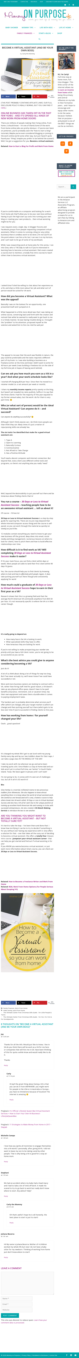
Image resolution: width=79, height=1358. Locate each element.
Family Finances (24, 33)
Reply (6, 1065)
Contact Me (24, 1)
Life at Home (65, 27)
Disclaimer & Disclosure (40, 1355)
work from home (19, 1010)
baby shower (11, 27)
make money (7, 1010)
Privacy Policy (26, 1355)
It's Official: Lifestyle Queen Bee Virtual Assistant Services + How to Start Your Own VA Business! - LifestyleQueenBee (25, 1113)
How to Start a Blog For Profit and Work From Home (31, 146)
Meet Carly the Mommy (11, 1)
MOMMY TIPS (27, 27)
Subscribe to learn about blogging (57, 1)
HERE (3, 108)
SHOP (41, 1)
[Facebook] (69, 5)
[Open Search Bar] (39, 39)
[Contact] (65, 5)
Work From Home (21, 1008)
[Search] (73, 186)
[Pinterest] (73, 5)
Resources (34, 1)
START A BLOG (45, 33)
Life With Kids (46, 27)
